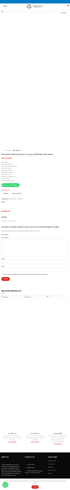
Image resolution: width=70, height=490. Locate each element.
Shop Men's (60, 441)
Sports (50, 473)
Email (3, 266)
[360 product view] (4, 139)
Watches (8, 150)
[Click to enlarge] (4, 144)
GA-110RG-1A (12, 434)
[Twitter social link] (9, 202)
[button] (66, 301)
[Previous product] (64, 150)
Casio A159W (58, 434)
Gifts (4, 436)
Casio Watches (60, 438)
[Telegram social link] (15, 202)
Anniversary (10, 436)
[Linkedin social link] (13, 202)
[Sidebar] (2, 149)
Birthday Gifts (17, 436)
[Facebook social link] (7, 202)
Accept (35, 487)
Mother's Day (61, 440)
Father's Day (6, 438)
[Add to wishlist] (20, 298)
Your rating (5, 234)
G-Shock (18, 438)
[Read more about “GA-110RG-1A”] (20, 301)
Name (3, 259)
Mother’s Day (52, 470)
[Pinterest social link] (11, 202)
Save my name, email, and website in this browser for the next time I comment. (25, 274)
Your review (5, 237)
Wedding (12, 440)
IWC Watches (17, 150)
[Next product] (68, 150)
